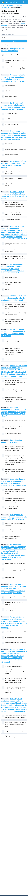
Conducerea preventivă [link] (16, 7)
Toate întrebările (5, 7)
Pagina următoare (17, 737)
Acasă (2, 5)
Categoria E (19, 5)
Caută (14, 41)
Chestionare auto (10, 5)
